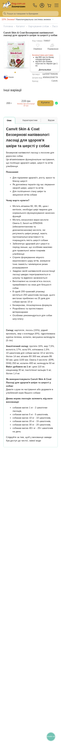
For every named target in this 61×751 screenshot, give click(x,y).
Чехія (11, 77)
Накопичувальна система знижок (26, 19)
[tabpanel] (16, 54)
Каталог (20, 26)
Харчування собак (38, 26)
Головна (8, 26)
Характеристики (29, 120)
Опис (9, 120)
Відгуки (51, 120)
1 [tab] (16, 73)
